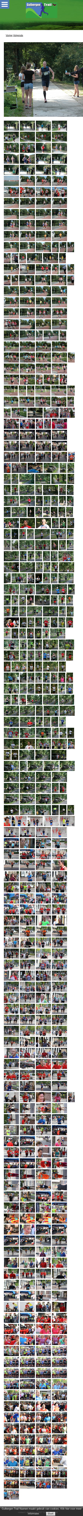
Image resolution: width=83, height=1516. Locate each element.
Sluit (50, 1513)
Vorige (9, 35)
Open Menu (4, 4)
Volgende (18, 35)
